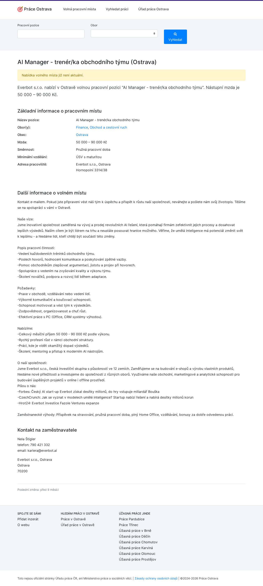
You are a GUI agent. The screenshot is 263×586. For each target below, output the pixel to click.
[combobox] (124, 33)
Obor (94, 25)
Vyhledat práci (117, 9)
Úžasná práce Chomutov (138, 542)
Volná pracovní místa (79, 9)
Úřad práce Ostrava (153, 9)
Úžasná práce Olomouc (137, 554)
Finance (82, 127)
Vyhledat (175, 40)
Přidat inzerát (27, 519)
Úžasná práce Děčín (134, 536)
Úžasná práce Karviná (136, 548)
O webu (23, 525)
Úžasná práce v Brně (135, 531)
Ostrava (82, 135)
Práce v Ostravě (73, 519)
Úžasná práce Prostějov (137, 559)
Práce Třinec (128, 525)
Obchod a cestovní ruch (108, 127)
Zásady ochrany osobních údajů (156, 578)
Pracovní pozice (28, 25)
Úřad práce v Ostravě (77, 525)
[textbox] (99, 33)
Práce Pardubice (131, 519)
